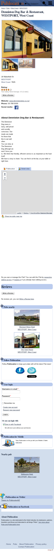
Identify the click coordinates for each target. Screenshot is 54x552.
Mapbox (26, 213)
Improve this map (46, 213)
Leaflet (19, 213)
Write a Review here (26, 299)
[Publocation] (13, 5)
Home (3, 8)
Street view (25, 169)
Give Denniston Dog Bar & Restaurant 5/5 (11, 90)
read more (19, 442)
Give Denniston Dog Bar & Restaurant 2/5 (4, 90)
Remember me (9, 403)
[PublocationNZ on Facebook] (20, 374)
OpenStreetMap (35, 213)
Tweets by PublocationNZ (10, 500)
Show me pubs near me (13, 216)
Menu (50, 3)
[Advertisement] (34, 135)
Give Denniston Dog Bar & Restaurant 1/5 (2, 90)
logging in (17, 280)
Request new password (11, 410)
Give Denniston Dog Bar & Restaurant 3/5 (7, 90)
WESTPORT (24, 8)
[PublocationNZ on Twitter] (31, 374)
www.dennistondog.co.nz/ (19, 101)
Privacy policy (41, 544)
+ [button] (5, 173)
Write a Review (8, 95)
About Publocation (26, 544)
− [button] (5, 177)
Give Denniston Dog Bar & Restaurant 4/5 (9, 90)
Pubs (8, 8)
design (50, 550)
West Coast (14, 8)
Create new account (10, 407)
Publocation (10, 169)
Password (6, 396)
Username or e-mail (10, 389)
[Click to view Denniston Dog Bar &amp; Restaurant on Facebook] (16, 107)
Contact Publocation (26, 547)
